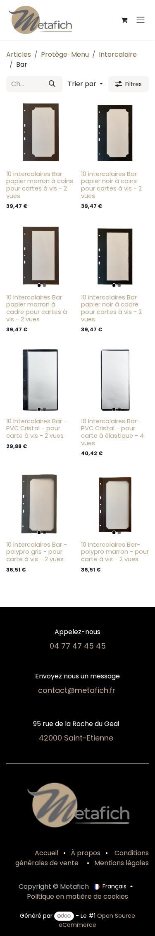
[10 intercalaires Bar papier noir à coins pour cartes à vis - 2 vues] (115, 133)
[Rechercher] (52, 84)
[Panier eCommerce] (124, 20)
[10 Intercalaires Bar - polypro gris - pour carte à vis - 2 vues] (40, 503)
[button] (85, 84)
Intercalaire (118, 54)
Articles (18, 54)
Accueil (46, 853)
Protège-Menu (65, 54)
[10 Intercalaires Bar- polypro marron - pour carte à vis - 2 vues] (115, 503)
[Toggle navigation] (140, 20)
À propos (85, 853)
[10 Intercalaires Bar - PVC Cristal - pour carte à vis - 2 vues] (40, 380)
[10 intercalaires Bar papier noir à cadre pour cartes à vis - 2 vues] (115, 256)
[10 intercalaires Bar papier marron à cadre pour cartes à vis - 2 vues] (40, 256)
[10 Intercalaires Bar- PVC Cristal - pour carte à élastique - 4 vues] (115, 380)
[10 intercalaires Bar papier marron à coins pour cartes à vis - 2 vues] (40, 133)
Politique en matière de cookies (77, 896)
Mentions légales (121, 863)
